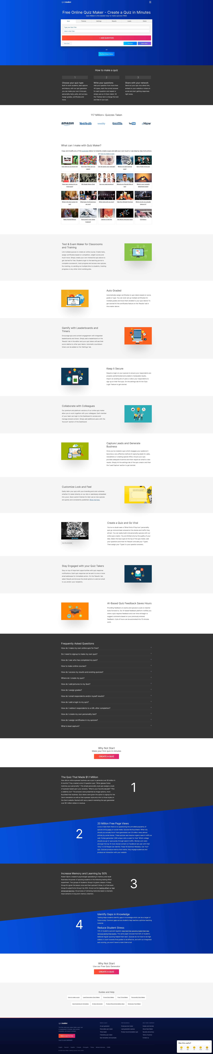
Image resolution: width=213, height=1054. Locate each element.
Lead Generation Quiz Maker (91, 997)
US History (143, 219)
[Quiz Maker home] (66, 2)
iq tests (108, 830)
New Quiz (66, 43)
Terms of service (147, 1035)
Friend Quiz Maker (108, 997)
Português (85, 1047)
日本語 (108, 1047)
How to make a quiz (74, 997)
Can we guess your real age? (106, 166)
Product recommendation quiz (129, 1032)
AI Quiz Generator (97, 1004)
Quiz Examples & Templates (80, 1004)
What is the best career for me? (70, 203)
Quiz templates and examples (108, 1038)
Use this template (67, 543)
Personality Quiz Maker (138, 997)
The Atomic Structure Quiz (125, 219)
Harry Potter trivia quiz (143, 166)
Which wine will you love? (106, 202)
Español (73, 1047)
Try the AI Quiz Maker (106, 54)
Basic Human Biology (70, 219)
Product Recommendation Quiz (115, 1004)
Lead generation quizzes (128, 1029)
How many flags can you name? (88, 168)
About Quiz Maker (148, 1029)
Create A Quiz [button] (106, 756)
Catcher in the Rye (106, 219)
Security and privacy (148, 1032)
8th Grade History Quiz (88, 184)
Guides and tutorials (148, 1026)
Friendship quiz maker (106, 1035)
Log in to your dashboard (65, 1040)
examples (85, 151)
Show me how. (95, 500)
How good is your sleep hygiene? (88, 221)
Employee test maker (127, 1026)
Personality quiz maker (106, 1029)
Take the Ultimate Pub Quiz (125, 202)
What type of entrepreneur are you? (88, 203)
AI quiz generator (104, 1026)
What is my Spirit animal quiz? (125, 168)
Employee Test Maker (134, 1004)
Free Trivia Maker (123, 997)
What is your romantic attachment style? (143, 185)
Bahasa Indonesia (100, 1047)
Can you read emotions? (106, 184)
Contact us (146, 1038)
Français (79, 1047)
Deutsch (66, 1047)
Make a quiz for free (67, 1036)
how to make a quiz (107, 154)
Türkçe (92, 1047)
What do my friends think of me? (125, 185)
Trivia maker (103, 1032)
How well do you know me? (70, 166)
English (60, 1047)
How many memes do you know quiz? (69, 185)
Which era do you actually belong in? (143, 203)
